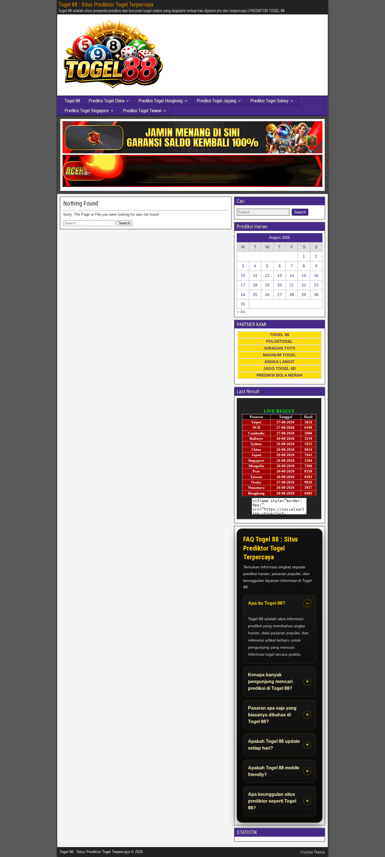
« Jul (241, 312)
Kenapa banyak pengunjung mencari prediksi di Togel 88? (270, 681)
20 (279, 285)
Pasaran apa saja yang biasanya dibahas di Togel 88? (272, 715)
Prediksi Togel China (106, 100)
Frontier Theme (312, 852)
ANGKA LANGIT (279, 361)
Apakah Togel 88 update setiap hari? (274, 744)
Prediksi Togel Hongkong (160, 100)
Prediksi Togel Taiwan (142, 110)
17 (243, 285)
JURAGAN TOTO (279, 348)
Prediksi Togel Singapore (87, 110)
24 (243, 294)
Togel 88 (72, 100)
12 (267, 275)
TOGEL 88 (279, 334)
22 (304, 285)
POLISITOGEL (279, 341)
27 (279, 294)
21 (291, 285)
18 (255, 285)
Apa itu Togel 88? (266, 603)
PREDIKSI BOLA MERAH (279, 375)
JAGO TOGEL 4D (279, 368)
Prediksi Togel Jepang (216, 100)
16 (316, 275)
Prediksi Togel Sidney (269, 100)
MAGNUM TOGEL (279, 355)
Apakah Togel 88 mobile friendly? (273, 771)
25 (255, 294)
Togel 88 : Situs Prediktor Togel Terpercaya (105, 4)
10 (243, 275)
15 (304, 275)
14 (291, 275)
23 (316, 285)
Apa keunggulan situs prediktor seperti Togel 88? (272, 801)
